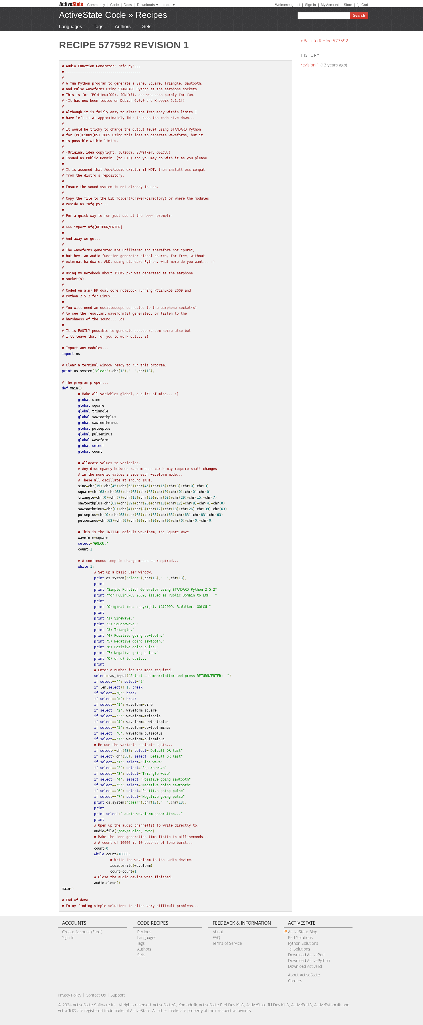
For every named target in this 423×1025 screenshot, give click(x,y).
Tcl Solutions (299, 949)
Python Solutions (303, 943)
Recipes (151, 15)
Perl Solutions (300, 937)
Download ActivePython (309, 960)
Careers (295, 980)
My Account (330, 5)
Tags (98, 26)
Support (117, 995)
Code (114, 5)
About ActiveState (304, 975)
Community (96, 5)
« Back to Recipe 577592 (324, 40)
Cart (364, 5)
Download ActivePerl (306, 954)
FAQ (216, 937)
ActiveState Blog (302, 931)
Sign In (310, 5)
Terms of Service (227, 943)
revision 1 (310, 65)
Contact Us (96, 995)
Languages (70, 26)
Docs (128, 5)
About (218, 931)
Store (348, 5)
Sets (146, 26)
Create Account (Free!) (82, 931)
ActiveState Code (92, 15)
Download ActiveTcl (305, 966)
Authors (123, 26)
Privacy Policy (69, 995)
